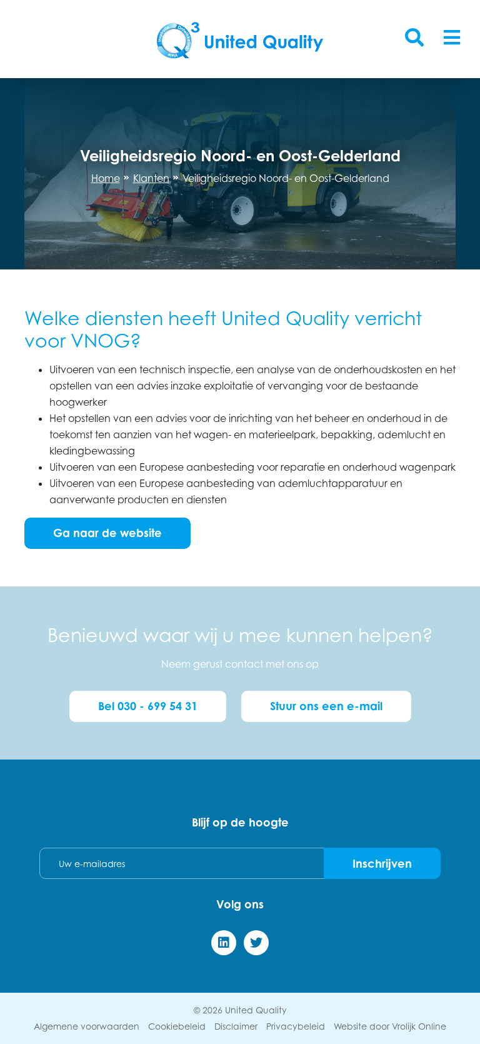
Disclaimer (236, 1026)
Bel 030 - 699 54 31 (148, 706)
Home (105, 178)
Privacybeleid (295, 1026)
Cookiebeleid (177, 1026)
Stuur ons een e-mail (326, 706)
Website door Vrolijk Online (390, 1026)
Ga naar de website (107, 533)
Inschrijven (382, 863)
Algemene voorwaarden (86, 1026)
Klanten (151, 178)
